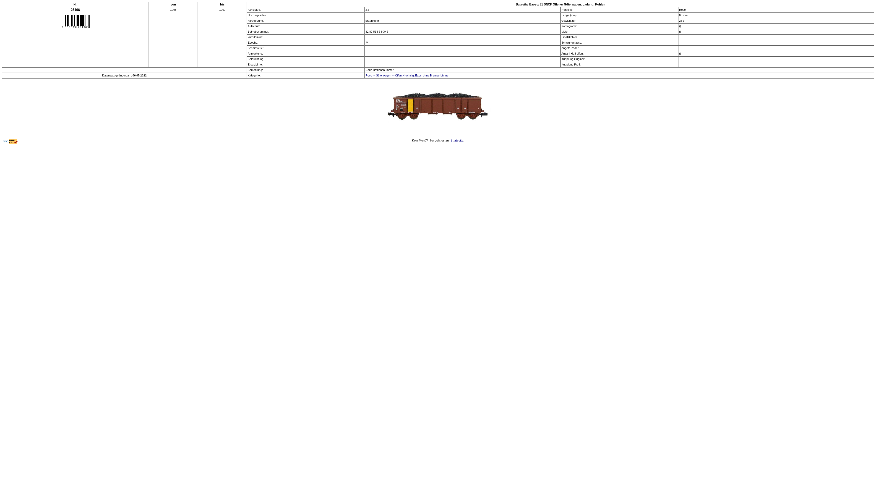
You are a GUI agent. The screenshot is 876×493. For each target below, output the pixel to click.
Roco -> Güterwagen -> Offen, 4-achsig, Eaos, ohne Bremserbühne (406, 75)
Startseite (457, 140)
